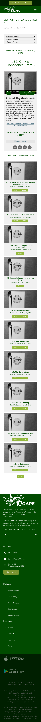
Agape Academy (14, 591)
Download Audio (21, 125)
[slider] (14, 91)
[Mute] (32, 93)
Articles (10, 628)
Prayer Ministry (13, 603)
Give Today (11, 572)
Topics (10, 646)
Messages (11, 640)
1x (24, 92)
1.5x (29, 92)
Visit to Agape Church (20, 529)
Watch (16, 190)
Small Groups (12, 609)
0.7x (22, 92)
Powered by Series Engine (20, 485)
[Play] (8, 93)
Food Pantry (12, 597)
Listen (24, 190)
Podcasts (11, 634)
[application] (20, 92)
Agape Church (11, 28)
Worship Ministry (14, 615)
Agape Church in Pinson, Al (23, 682)
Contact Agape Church (16, 559)
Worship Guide (21, 141)
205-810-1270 (12, 553)
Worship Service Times (20, 3)
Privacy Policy (29, 684)
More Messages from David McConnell (20, 124)
